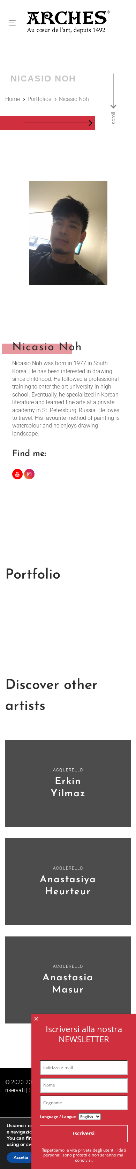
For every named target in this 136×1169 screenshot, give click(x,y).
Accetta (21, 1157)
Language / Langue (58, 1116)
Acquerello (68, 770)
